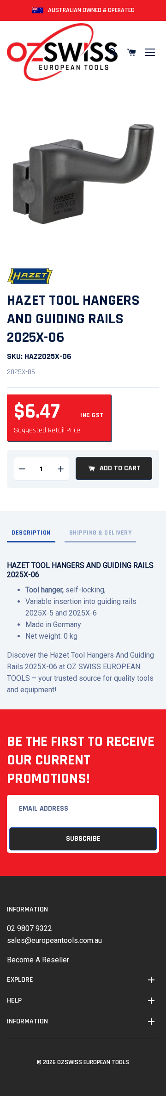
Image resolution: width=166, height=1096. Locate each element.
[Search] (113, 52)
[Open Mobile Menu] (150, 52)
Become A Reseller (38, 959)
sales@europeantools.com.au (54, 940)
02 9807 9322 (29, 928)
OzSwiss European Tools (93, 1062)
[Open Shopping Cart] (131, 52)
